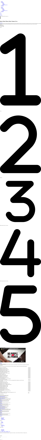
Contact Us (2, 11)
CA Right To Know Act (5, 10)
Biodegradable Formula (2, 396)
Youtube (3, 3)
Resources (2, 2)
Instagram (4, 4)
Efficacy (2, 365)
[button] (20, 17)
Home (2, 1)
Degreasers (1, 401)
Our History (2, 5)
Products (2, 7)
